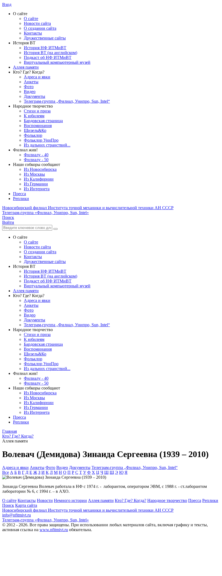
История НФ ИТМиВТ (45, 47)
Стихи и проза (37, 111)
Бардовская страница (43, 120)
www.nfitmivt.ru (54, 529)
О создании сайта (40, 28)
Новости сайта (37, 23)
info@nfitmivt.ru (16, 515)
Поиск (8, 505)
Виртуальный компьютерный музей (57, 62)
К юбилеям (34, 116)
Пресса (19, 193)
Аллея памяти (26, 67)
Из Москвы (34, 174)
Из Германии (36, 184)
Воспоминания (38, 125)
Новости (45, 500)
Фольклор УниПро (41, 140)
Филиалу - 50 (36, 159)
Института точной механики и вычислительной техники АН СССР (88, 207)
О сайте (31, 18)
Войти (8, 222)
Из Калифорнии (39, 179)
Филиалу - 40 (36, 154)
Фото (29, 86)
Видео (29, 91)
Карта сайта (26, 505)
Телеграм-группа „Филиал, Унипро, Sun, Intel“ (67, 101)
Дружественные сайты (45, 38)
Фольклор (33, 135)
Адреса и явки (37, 77)
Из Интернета (37, 189)
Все (5, 472)
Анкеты (31, 81)
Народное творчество (167, 500)
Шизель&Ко (35, 130)
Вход (6, 4)
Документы (34, 96)
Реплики (21, 198)
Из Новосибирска (40, 169)
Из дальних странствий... (47, 145)
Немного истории (70, 500)
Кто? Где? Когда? (130, 500)
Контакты (33, 33)
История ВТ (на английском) (50, 52)
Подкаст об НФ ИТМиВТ (47, 57)
